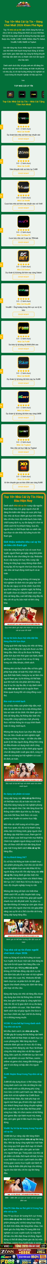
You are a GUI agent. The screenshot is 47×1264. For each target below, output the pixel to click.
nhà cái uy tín (15, 30)
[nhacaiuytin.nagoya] (23, 4)
